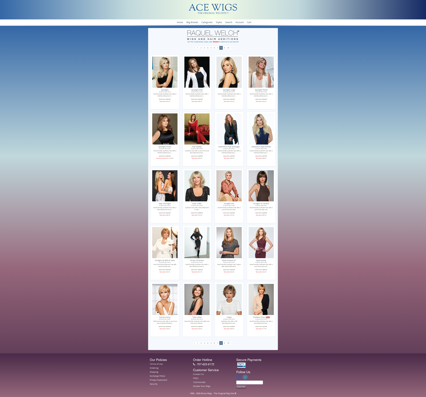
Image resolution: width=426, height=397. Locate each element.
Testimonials (199, 382)
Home (180, 22)
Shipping (154, 372)
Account (240, 22)
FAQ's (195, 378)
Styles (219, 22)
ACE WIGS (213, 8)
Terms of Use (156, 364)
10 (228, 48)
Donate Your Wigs (201, 386)
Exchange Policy (157, 376)
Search (228, 22)
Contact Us (198, 374)
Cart (249, 22)
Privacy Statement (158, 380)
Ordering (154, 368)
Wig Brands (192, 22)
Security (154, 384)
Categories (207, 22)
